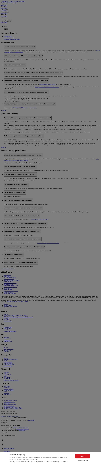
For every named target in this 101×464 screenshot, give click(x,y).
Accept (82, 456)
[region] (50, 458)
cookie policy (64, 461)
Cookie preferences (82, 460)
